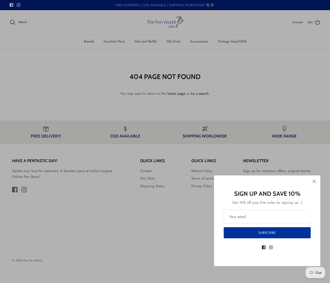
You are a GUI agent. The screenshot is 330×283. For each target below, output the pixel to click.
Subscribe (267, 232)
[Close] (314, 181)
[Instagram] (271, 247)
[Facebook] (263, 247)
